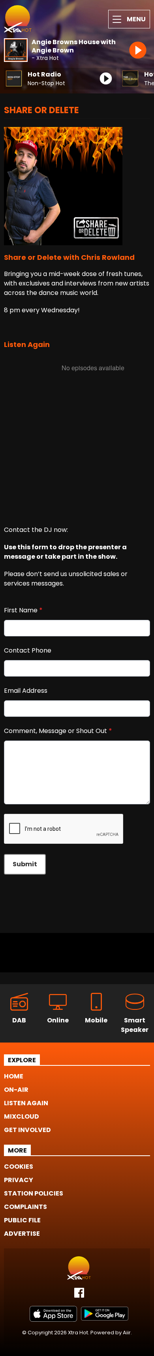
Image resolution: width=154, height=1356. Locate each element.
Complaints (25, 1206)
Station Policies (33, 1193)
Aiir (127, 1332)
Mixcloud (21, 1116)
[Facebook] (79, 1295)
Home (13, 1076)
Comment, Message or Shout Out (58, 730)
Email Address (25, 690)
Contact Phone (27, 650)
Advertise (22, 1233)
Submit (25, 864)
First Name (23, 610)
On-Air (16, 1089)
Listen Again (26, 1103)
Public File (22, 1220)
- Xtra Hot (45, 58)
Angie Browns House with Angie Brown (74, 46)
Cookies (18, 1166)
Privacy (18, 1179)
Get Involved (27, 1129)
